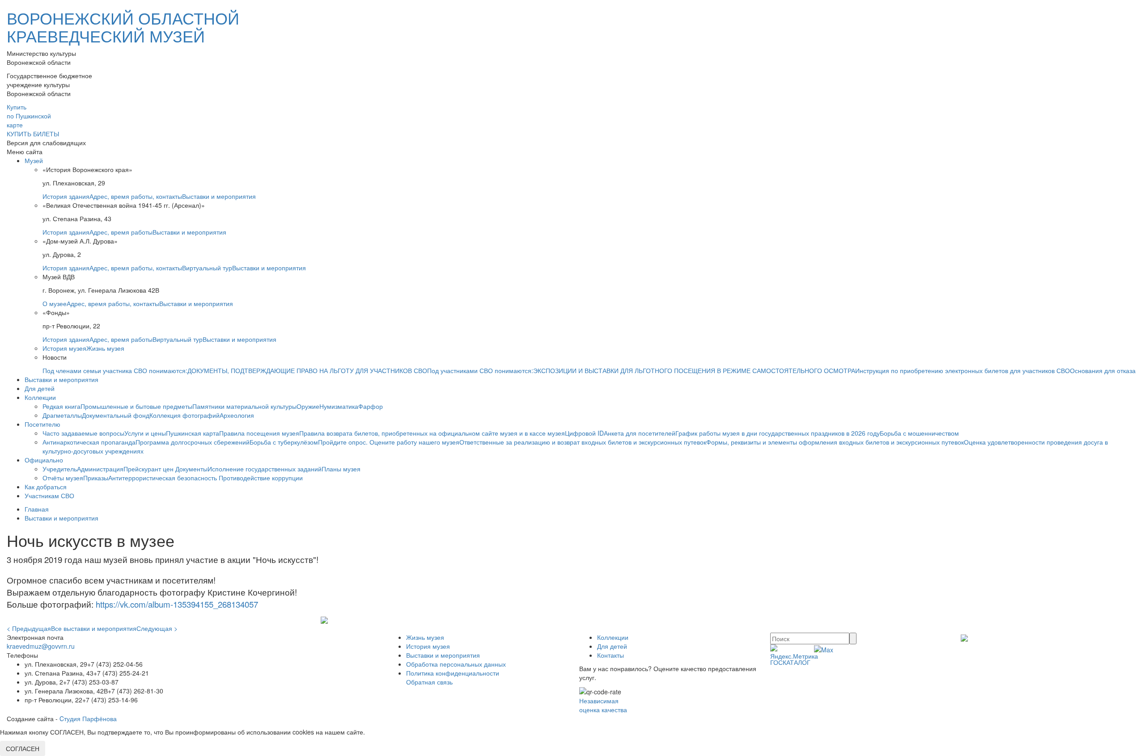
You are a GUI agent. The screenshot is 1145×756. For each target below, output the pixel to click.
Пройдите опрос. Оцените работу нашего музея (388, 441)
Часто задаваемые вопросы (83, 432)
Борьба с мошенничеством (919, 432)
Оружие (308, 406)
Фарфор (370, 406)
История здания (65, 196)
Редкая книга (61, 406)
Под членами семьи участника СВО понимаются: (114, 370)
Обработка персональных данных (456, 663)
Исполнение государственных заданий (265, 468)
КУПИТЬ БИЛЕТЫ (33, 133)
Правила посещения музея (259, 432)
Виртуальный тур (207, 267)
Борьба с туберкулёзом (284, 441)
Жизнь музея (105, 348)
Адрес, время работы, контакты (135, 196)
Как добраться (46, 486)
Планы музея (341, 468)
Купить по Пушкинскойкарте (29, 115)
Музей (34, 160)
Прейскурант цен (149, 468)
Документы (191, 468)
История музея (64, 348)
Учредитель (59, 468)
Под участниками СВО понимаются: (480, 370)
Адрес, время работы (121, 231)
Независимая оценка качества (603, 705)
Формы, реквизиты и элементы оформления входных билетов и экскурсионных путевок (835, 441)
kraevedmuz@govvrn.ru (41, 646)
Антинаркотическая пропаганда (89, 441)
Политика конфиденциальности (452, 672)
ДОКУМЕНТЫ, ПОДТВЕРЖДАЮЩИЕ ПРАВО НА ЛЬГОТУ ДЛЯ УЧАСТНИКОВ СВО (307, 370)
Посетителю (42, 424)
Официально (44, 459)
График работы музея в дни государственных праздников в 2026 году (777, 432)
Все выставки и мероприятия (93, 628)
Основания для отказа (1103, 370)
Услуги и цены (145, 432)
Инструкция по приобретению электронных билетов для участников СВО (962, 370)
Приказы (95, 477)
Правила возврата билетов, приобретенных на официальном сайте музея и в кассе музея (432, 432)
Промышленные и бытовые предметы (136, 406)
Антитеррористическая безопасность (163, 477)
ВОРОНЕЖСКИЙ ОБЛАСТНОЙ (123, 26)
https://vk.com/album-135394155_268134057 (177, 604)
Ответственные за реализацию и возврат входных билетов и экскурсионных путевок (582, 441)
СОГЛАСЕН (22, 748)
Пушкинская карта (192, 432)
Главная (37, 508)
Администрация (100, 468)
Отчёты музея (62, 477)
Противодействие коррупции (261, 477)
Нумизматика (338, 406)
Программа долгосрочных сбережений (193, 441)
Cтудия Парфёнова (88, 718)
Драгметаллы (62, 415)
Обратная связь (429, 681)
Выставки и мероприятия (219, 196)
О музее (54, 303)
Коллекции (40, 397)
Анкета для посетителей (639, 432)
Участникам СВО (49, 495)
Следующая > (157, 628)
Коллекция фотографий (184, 415)
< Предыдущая (29, 628)
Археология (237, 415)
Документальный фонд (115, 415)
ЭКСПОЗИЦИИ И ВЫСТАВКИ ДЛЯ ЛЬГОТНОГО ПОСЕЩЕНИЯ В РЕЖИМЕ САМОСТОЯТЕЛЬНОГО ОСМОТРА (694, 370)
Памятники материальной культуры (244, 406)
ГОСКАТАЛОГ (790, 662)
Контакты (610, 655)
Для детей (40, 388)
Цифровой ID (584, 432)
